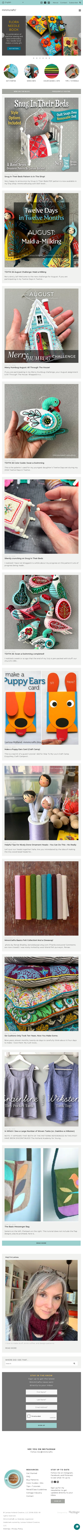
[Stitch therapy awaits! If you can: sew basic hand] (48, 1460)
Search (75, 1363)
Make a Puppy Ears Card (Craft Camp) (22, 749)
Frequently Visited (61, 91)
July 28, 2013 (10, 1129)
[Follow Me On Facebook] (46, 3)
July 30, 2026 (10, 270)
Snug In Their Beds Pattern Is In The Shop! (25, 176)
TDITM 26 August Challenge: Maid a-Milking (25, 272)
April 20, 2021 (10, 842)
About (55, 3)
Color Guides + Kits (34, 1483)
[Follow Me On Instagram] (42, 3)
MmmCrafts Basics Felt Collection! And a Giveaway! (29, 940)
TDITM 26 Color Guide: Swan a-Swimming (24, 463)
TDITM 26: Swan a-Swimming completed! (24, 654)
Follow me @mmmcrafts (42, 1452)
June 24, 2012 (10, 747)
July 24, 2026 (10, 460)
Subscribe (73, 3)
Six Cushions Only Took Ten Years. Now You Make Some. (31, 1036)
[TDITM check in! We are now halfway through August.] (35, 1460)
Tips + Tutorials (33, 1486)
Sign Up (57, 1501)
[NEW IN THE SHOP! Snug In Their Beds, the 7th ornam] (8, 1460)
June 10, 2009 (10, 1224)
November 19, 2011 (12, 938)
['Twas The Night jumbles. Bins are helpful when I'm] (21, 1460)
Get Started (31, 1473)
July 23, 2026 (10, 556)
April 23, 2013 (10, 1033)
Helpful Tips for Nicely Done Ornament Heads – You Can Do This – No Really (40, 845)
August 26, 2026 (11, 174)
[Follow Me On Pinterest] (49, 3)
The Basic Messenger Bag (17, 1227)
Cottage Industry (34, 1493)
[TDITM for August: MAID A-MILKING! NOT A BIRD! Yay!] (74, 1460)
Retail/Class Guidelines (36, 1490)
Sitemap (6, 1529)
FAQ (28, 1477)
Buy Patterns (32, 1480)
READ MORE (41, 1243)
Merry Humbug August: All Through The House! (27, 367)
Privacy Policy (17, 1529)
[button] (33, 58)
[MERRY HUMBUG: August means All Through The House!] (61, 1460)
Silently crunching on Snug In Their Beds (24, 558)
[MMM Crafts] (41, 55)
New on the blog (22, 91)
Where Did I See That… (16, 1360)
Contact (63, 3)
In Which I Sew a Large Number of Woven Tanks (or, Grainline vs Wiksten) (40, 1131)
